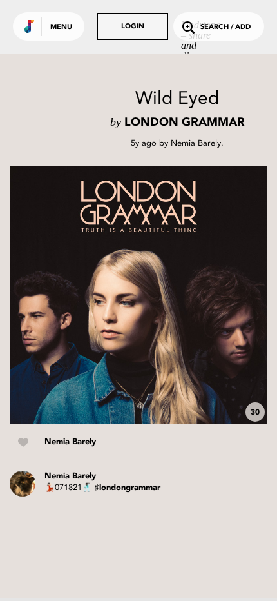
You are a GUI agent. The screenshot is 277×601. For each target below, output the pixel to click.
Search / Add (225, 27)
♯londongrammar (127, 488)
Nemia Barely (196, 143)
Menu (61, 27)
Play (138, 295)
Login (132, 26)
